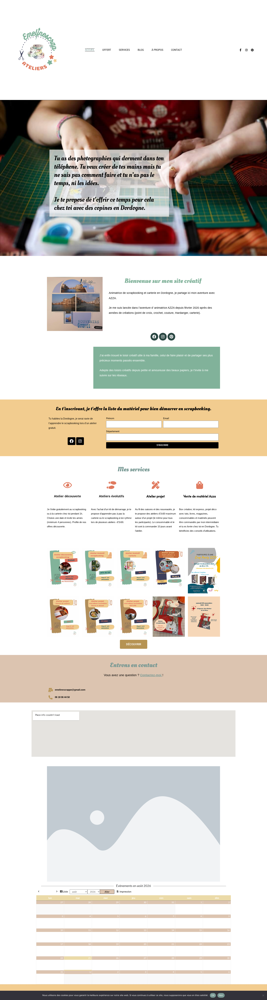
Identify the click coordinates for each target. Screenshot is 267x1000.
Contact (176, 49)
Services (124, 49)
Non (221, 995)
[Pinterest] (252, 50)
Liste (65, 892)
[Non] (263, 995)
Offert (106, 49)
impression (125, 891)
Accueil (90, 49)
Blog (141, 49)
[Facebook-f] (240, 50)
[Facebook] (154, 337)
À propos (157, 49)
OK (212, 995)
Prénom (110, 418)
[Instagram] (246, 50)
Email (166, 418)
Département (112, 431)
